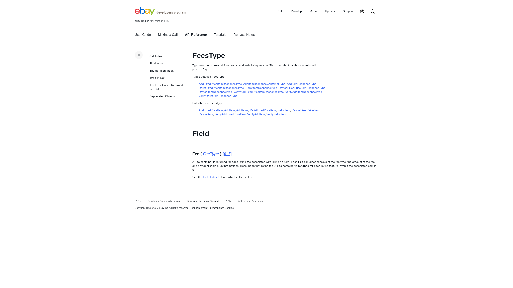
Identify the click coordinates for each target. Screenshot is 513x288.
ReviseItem (206, 114)
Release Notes (244, 34)
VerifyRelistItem (276, 114)
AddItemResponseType (301, 83)
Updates (330, 11)
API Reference (196, 34)
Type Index (157, 77)
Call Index (155, 56)
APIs (228, 201)
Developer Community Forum (164, 201)
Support (348, 11)
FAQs (137, 201)
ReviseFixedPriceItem (305, 110)
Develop (296, 11)
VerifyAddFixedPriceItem (230, 114)
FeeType (211, 154)
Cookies (229, 208)
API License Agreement (251, 201)
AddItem (229, 110)
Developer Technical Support (203, 201)
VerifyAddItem (256, 114)
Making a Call (168, 34)
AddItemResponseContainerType (264, 83)
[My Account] (362, 11)
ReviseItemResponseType (215, 91)
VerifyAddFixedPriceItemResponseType (259, 91)
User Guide (143, 34)
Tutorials (220, 34)
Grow (313, 11)
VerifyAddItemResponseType (303, 91)
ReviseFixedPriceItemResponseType (302, 87)
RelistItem (284, 110)
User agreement (198, 208)
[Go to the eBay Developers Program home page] (160, 14)
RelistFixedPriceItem (263, 110)
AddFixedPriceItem (211, 110)
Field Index (156, 63)
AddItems (242, 110)
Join (280, 11)
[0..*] (227, 154)
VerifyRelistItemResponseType (218, 95)
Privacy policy (216, 208)
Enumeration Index (161, 70)
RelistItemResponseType (261, 87)
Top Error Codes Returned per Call (166, 87)
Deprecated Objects (162, 96)
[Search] (373, 11)
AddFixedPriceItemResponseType (220, 83)
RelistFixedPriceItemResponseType (221, 87)
